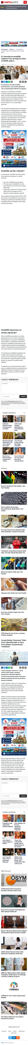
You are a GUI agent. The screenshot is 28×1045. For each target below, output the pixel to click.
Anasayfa (5, 49)
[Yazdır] (12, 82)
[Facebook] (2, 82)
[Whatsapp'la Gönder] (9, 82)
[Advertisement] (14, 24)
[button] (20, 82)
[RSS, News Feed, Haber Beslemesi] (18, 1037)
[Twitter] (4, 82)
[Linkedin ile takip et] (14, 1037)
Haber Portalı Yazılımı (9, 1042)
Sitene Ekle (13, 1033)
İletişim (15, 1031)
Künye (9, 1031)
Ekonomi (12, 49)
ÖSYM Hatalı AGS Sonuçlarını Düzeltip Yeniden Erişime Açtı (16, 7)
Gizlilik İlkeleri (21, 1031)
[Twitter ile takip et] (10, 1037)
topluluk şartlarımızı (13, 401)
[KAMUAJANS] (9, 2)
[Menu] (25, 2)
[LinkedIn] (7, 82)
